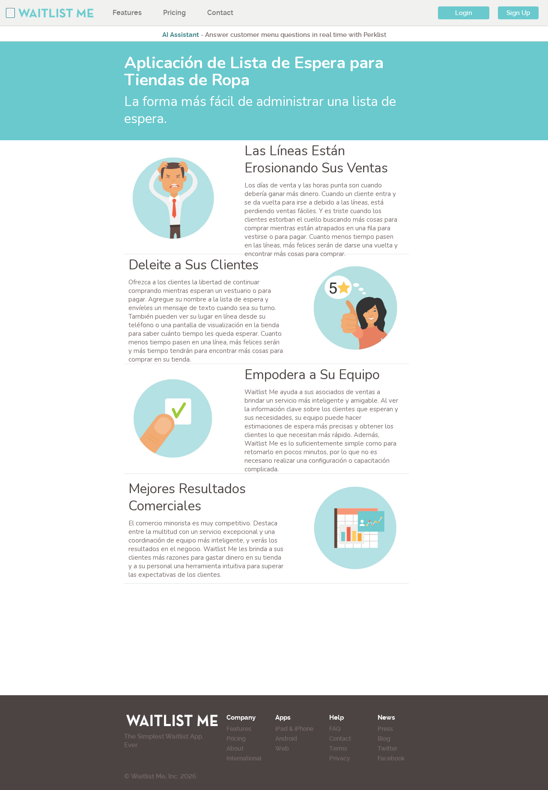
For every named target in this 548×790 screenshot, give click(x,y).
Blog (384, 738)
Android (286, 738)
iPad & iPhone (294, 728)
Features (127, 13)
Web (282, 748)
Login (463, 13)
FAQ (334, 728)
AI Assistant (180, 35)
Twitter (387, 748)
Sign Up (518, 13)
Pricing (174, 13)
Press (385, 728)
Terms (338, 748)
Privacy (339, 758)
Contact (220, 13)
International (244, 758)
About (235, 748)
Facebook (391, 758)
